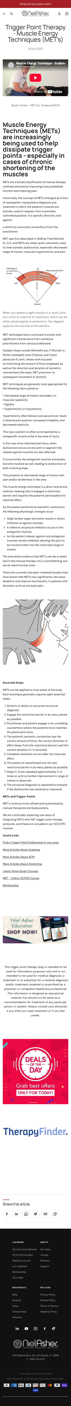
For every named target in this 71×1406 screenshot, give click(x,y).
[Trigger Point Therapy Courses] (35, 1071)
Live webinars (19, 1266)
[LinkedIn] (17, 1328)
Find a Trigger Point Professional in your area (31, 842)
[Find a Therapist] (35, 1132)
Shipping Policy (48, 1311)
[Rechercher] (11, 14)
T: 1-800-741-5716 (35, 1359)
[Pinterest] (53, 1328)
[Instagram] (35, 1328)
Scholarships (19, 1311)
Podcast (16, 1300)
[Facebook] (44, 1328)
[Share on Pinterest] (36, 1214)
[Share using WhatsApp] (26, 1214)
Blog (14, 1294)
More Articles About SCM (18, 857)
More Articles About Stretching (22, 864)
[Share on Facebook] (7, 1214)
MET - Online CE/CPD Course (21, 878)
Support (44, 1266)
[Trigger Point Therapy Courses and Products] (35, 929)
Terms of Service (49, 1306)
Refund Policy (47, 1300)
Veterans (17, 1317)
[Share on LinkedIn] (16, 1214)
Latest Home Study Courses (20, 871)
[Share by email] (45, 1214)
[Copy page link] (55, 1214)
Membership (11, 885)
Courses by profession (24, 1249)
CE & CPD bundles (22, 1255)
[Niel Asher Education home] (35, 1344)
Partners (45, 1260)
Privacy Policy (47, 1294)
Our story (45, 1249)
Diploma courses (21, 1260)
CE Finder (17, 1277)
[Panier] (67, 14)
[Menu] (4, 14)
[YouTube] (26, 1328)
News (15, 1306)
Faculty (44, 1255)
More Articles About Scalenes (21, 849)
